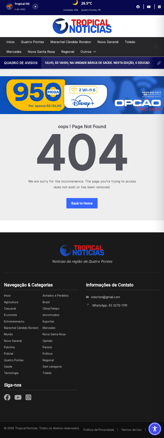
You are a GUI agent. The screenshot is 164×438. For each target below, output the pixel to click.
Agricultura (11, 302)
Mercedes (13, 52)
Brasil (46, 302)
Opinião (48, 340)
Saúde (8, 366)
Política (47, 353)
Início (10, 42)
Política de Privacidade (99, 429)
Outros (86, 52)
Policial (8, 353)
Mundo (8, 334)
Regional (67, 52)
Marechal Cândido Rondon (70, 42)
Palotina (9, 347)
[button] (93, 52)
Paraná (47, 347)
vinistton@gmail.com (105, 297)
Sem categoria (52, 366)
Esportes (48, 321)
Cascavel (10, 308)
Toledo (130, 42)
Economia (10, 315)
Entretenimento (14, 321)
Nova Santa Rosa (41, 52)
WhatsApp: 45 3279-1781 (109, 305)
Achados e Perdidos (56, 295)
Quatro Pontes (32, 42)
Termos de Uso (131, 429)
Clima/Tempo (51, 308)
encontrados (51, 315)
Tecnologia (11, 373)
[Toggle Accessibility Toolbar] (155, 429)
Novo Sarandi (107, 42)
